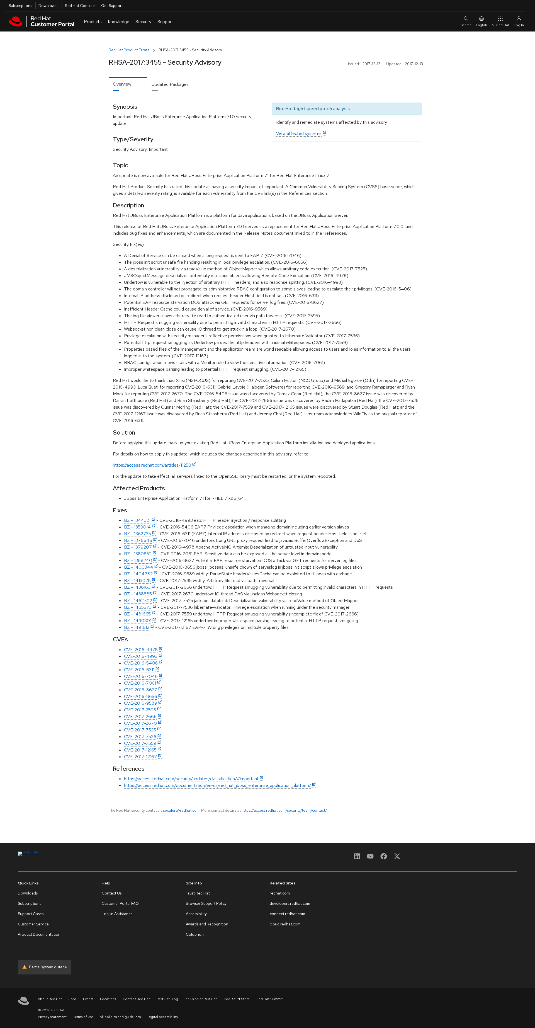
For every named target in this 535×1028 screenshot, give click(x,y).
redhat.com (280, 893)
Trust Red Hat (198, 893)
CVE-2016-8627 (140, 690)
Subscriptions (20, 5)
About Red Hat (50, 999)
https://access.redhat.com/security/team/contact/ (284, 810)
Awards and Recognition (207, 924)
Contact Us (111, 893)
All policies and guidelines (120, 1017)
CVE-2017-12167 (140, 757)
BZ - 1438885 (138, 594)
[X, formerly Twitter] (397, 858)
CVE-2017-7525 (140, 730)
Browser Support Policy (206, 903)
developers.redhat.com (290, 903)
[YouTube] (370, 858)
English (481, 25)
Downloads (48, 5)
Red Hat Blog (167, 999)
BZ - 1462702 (138, 600)
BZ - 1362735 (137, 534)
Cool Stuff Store (236, 999)
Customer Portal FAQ (120, 903)
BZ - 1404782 (138, 574)
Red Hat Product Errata (129, 49)
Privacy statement (52, 1017)
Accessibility (196, 913)
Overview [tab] (122, 84)
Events (88, 999)
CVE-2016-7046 (141, 676)
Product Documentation (39, 934)
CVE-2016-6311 (139, 670)
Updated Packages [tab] (170, 84)
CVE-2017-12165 (140, 750)
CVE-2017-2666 (140, 716)
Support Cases (30, 913)
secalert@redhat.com (181, 810)
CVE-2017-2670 (140, 723)
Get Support (112, 5)
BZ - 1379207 (138, 547)
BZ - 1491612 (136, 627)
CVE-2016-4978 (141, 650)
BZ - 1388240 (138, 560)
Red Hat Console (80, 5)
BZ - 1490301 (137, 621)
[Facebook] (383, 858)
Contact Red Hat (136, 999)
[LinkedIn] (357, 858)
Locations (108, 999)
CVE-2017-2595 (140, 710)
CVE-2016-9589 (140, 703)
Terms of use (83, 1017)
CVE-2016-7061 (140, 683)
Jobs (72, 999)
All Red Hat (500, 25)
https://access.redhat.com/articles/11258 (152, 465)
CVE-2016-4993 (140, 656)
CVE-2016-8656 (140, 696)
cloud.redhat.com (285, 924)
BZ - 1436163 (137, 587)
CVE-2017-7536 (140, 737)
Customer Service (33, 924)
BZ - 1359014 (137, 527)
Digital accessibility (162, 1017)
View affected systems (299, 133)
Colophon (195, 934)
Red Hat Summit (269, 999)
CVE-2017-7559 (140, 743)
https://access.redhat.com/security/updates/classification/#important (191, 779)
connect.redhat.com (287, 913)
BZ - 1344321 (137, 520)
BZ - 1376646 (138, 540)
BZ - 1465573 (138, 607)
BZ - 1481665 (137, 614)
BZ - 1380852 (138, 554)
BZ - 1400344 (138, 567)
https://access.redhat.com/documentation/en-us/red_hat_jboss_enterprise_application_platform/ (217, 785)
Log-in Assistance (117, 913)
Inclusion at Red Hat (201, 999)
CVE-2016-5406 (141, 663)
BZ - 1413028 (137, 580)
